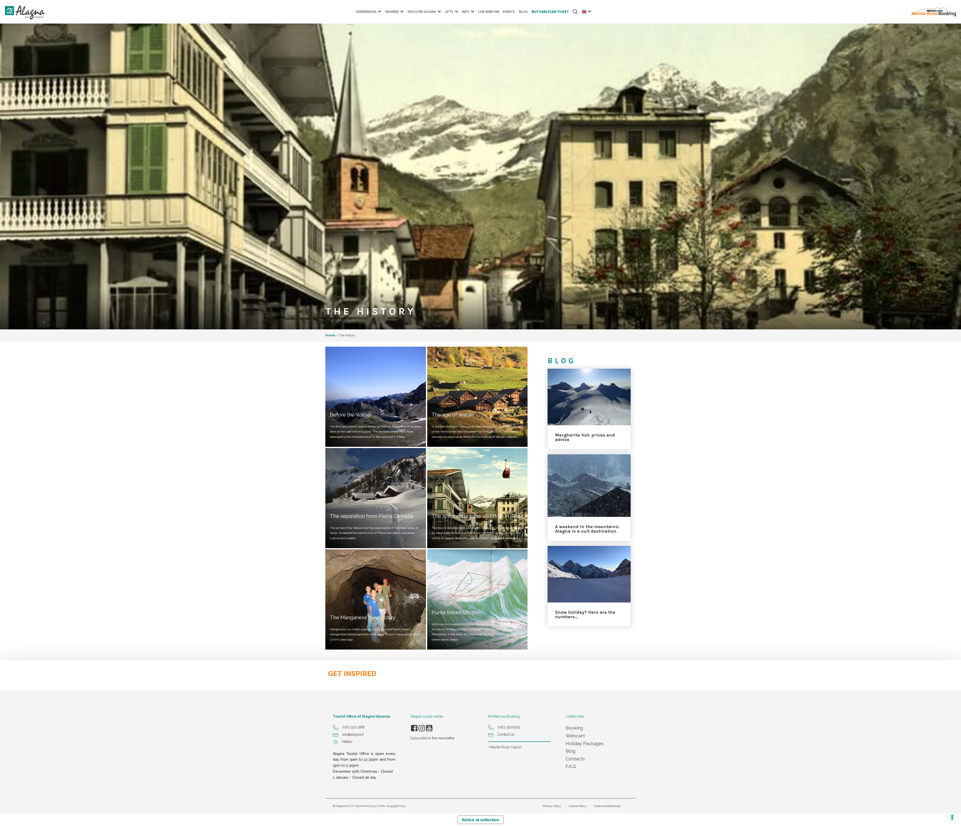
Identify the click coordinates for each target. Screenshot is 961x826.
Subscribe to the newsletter (432, 738)
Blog (570, 751)
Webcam (575, 735)
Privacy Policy (552, 806)
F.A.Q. (571, 766)
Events (509, 12)
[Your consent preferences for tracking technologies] (952, 817)
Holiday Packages (585, 743)
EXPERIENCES (366, 12)
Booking (574, 728)
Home (330, 335)
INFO (465, 12)
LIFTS (449, 12)
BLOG (523, 12)
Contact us (506, 734)
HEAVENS (392, 12)
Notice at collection (480, 819)
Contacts (575, 758)
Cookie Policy (578, 806)
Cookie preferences (607, 806)
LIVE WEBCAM (488, 12)
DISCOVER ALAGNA (422, 12)
